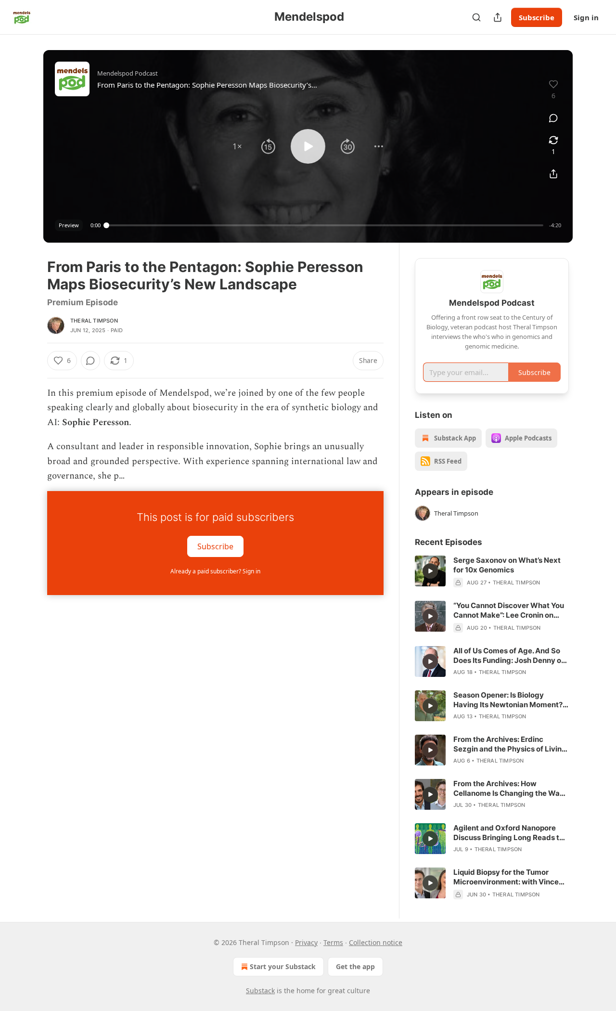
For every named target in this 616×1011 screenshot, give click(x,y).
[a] (430, 571)
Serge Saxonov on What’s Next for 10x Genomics (507, 565)
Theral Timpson (94, 320)
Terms (333, 942)
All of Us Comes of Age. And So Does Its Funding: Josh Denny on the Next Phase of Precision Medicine (509, 655)
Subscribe (536, 17)
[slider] (324, 225)
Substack (260, 990)
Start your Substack (283, 966)
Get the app (355, 966)
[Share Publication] (497, 17)
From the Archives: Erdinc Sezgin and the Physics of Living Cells (509, 744)
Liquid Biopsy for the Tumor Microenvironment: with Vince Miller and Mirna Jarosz (506, 877)
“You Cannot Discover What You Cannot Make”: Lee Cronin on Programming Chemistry (508, 610)
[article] (492, 571)
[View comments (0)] (553, 118)
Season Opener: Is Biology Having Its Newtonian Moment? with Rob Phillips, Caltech (508, 700)
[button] (237, 146)
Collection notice (375, 942)
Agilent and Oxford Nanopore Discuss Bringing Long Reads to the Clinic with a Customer (508, 832)
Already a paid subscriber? (215, 571)
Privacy (306, 942)
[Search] (476, 17)
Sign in (586, 17)
